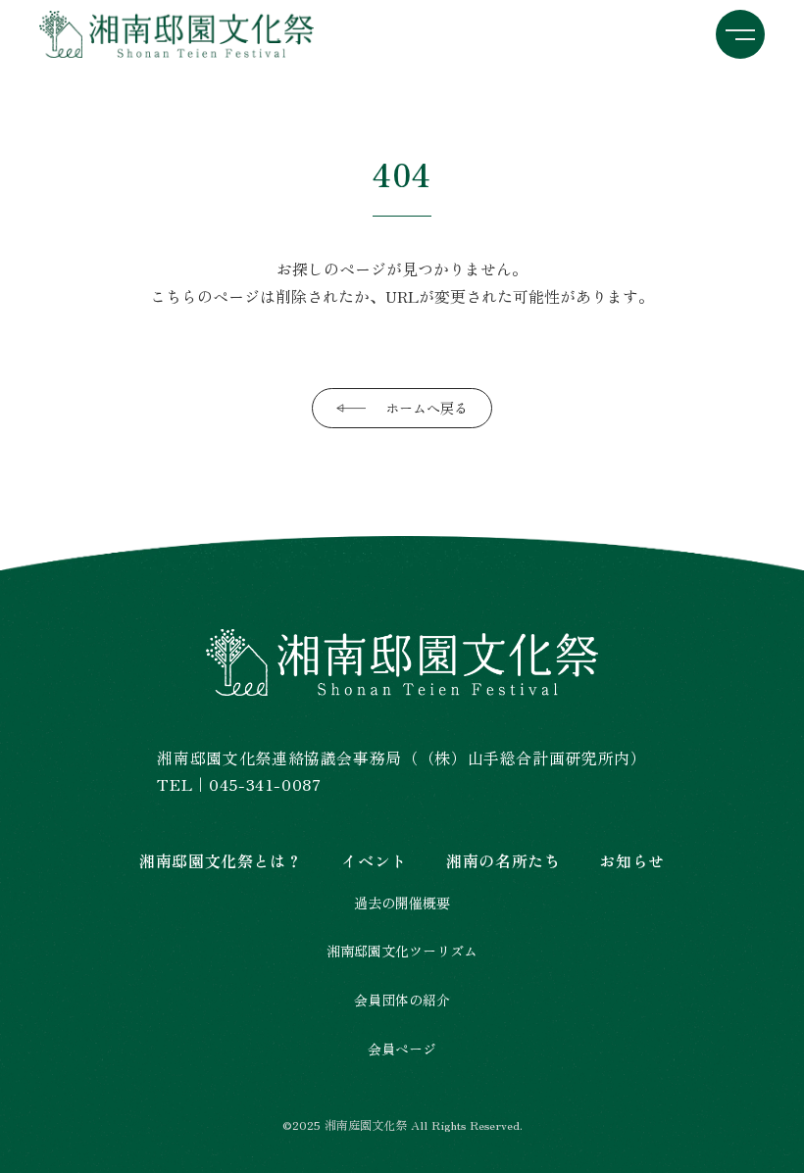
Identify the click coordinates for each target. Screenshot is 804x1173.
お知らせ (632, 860)
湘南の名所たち (503, 860)
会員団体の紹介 (402, 1000)
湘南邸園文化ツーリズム (402, 951)
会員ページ (402, 1049)
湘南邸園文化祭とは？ (220, 860)
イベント (374, 860)
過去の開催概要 (402, 903)
